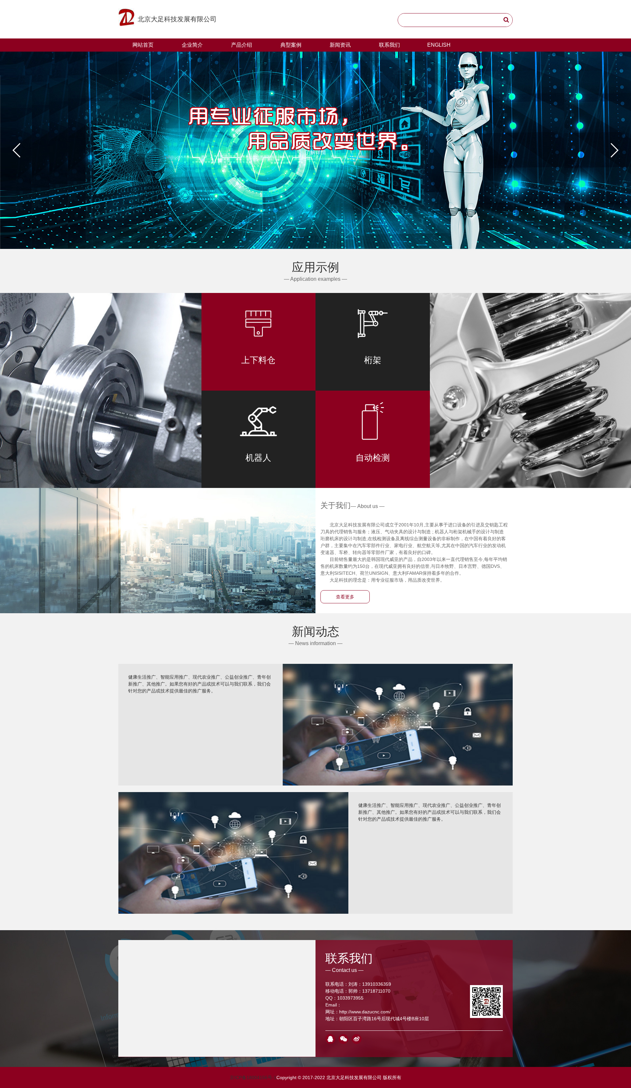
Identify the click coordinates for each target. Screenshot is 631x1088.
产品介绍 (241, 45)
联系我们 (389, 45)
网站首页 (142, 45)
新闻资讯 (340, 45)
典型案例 (290, 45)
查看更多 (345, 596)
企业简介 (192, 45)
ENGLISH (439, 45)
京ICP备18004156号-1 (253, 1077)
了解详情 (315, 152)
